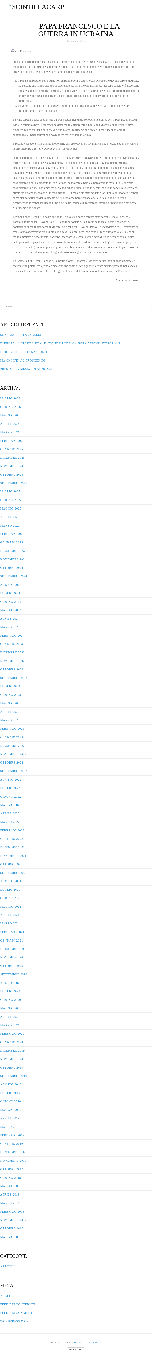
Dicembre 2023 (12, 652)
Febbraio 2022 (12, 830)
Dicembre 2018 (12, 1152)
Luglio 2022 (10, 788)
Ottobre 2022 (11, 762)
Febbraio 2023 (12, 728)
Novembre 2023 (13, 661)
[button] (141, 6)
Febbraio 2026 (12, 440)
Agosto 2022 (10, 779)
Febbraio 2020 (12, 1033)
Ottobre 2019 (11, 1067)
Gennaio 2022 (11, 838)
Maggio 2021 (10, 906)
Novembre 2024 (13, 559)
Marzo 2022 (10, 821)
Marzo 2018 (10, 1203)
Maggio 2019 (10, 1109)
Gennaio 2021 (11, 940)
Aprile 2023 (9, 711)
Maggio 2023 (10, 703)
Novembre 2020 (13, 957)
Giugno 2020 (10, 999)
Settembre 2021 (13, 872)
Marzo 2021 (10, 923)
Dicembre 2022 (12, 745)
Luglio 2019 (10, 1093)
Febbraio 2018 (12, 1211)
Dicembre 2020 (12, 949)
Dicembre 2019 (12, 1050)
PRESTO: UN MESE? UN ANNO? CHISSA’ (31, 368)
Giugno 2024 (10, 601)
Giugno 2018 (10, 1177)
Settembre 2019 (13, 1075)
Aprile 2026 (9, 423)
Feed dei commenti (17, 1312)
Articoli (8, 1266)
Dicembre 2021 (12, 847)
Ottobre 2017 (11, 1228)
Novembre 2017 (13, 1220)
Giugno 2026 (10, 406)
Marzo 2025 (10, 525)
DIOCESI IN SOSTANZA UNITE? (25, 352)
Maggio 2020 (10, 1008)
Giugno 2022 (10, 796)
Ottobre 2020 (11, 965)
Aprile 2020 (9, 1016)
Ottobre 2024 (11, 567)
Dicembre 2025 (12, 457)
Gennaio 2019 (11, 1143)
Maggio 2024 (10, 610)
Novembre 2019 (13, 1059)
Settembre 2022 (13, 771)
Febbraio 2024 (12, 635)
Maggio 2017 (10, 1236)
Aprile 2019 (9, 1118)
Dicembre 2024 (12, 550)
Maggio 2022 (10, 804)
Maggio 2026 (10, 415)
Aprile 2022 (9, 813)
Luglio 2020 (10, 991)
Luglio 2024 (10, 593)
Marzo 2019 (10, 1126)
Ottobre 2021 (11, 864)
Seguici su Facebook (87, 1342)
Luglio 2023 (10, 686)
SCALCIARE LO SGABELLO (21, 335)
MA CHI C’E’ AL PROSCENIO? (23, 360)
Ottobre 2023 (11, 669)
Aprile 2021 (9, 915)
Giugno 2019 (10, 1101)
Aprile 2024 (9, 618)
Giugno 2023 (10, 694)
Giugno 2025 (10, 500)
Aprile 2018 (9, 1194)
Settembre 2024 (13, 576)
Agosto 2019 (10, 1084)
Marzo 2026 (10, 432)
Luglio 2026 (10, 398)
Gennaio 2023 (11, 737)
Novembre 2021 (13, 855)
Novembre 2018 (13, 1160)
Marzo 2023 (10, 720)
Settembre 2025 (13, 483)
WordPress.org (14, 1321)
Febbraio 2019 (12, 1135)
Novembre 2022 (13, 754)
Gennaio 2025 (11, 542)
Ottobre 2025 (11, 474)
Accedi (6, 1295)
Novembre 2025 (13, 466)
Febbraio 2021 (12, 932)
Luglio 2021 (10, 889)
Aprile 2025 (9, 517)
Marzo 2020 (10, 1025)
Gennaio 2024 (11, 643)
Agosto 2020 (10, 982)
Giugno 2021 (10, 898)
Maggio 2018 (10, 1186)
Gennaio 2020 (11, 1042)
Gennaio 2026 (11, 449)
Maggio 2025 (10, 508)
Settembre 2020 (13, 974)
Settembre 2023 (13, 678)
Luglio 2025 (10, 491)
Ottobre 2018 (11, 1169)
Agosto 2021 (10, 881)
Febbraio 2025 (12, 533)
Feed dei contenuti (17, 1304)
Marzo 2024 (10, 627)
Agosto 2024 (10, 584)
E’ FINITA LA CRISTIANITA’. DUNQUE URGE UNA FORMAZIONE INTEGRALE (60, 343)
